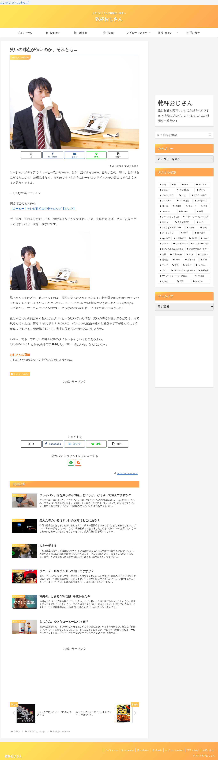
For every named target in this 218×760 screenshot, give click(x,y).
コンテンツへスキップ (14, 2)
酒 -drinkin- (143, 750)
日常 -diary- (193, 750)
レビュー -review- (174, 750)
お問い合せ (208, 750)
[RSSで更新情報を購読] (78, 462)
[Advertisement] (74, 406)
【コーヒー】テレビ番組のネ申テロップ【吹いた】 (43, 208)
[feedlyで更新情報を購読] (71, 462)
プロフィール (111, 750)
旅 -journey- (127, 750)
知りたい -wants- (21, 374)
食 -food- (157, 750)
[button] (118, 155)
